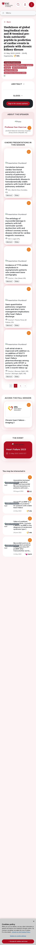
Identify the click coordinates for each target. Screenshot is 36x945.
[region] (18, 932)
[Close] (34, 921)
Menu (8, 13)
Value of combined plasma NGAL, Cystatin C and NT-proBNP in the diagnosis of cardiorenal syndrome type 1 (22, 525)
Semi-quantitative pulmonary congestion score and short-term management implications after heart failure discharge (17, 310)
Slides (17, 195)
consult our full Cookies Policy (21, 932)
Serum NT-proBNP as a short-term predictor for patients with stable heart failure (22, 504)
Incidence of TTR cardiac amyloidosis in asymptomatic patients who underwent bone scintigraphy (16, 270)
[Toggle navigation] (31, 4)
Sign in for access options (18, 103)
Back (9, 22)
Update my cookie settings (18, 936)
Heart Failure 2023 (16, 449)
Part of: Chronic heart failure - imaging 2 (18, 65)
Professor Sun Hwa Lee (15, 127)
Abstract (9, 195)
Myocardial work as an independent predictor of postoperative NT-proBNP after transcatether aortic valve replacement (22, 548)
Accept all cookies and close (18, 941)
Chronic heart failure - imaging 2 (15, 421)
